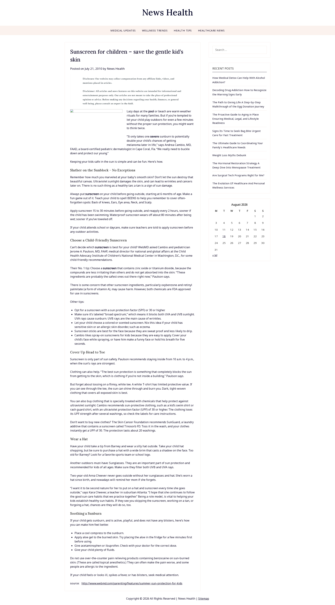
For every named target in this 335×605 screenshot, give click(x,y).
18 (224, 236)
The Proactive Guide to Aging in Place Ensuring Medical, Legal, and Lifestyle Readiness (235, 119)
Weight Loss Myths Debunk (229, 155)
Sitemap (203, 598)
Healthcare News (211, 30)
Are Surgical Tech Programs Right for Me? (238, 175)
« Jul (214, 255)
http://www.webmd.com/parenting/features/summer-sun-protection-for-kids (131, 583)
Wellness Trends (155, 30)
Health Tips (183, 30)
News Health (167, 12)
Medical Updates (123, 30)
